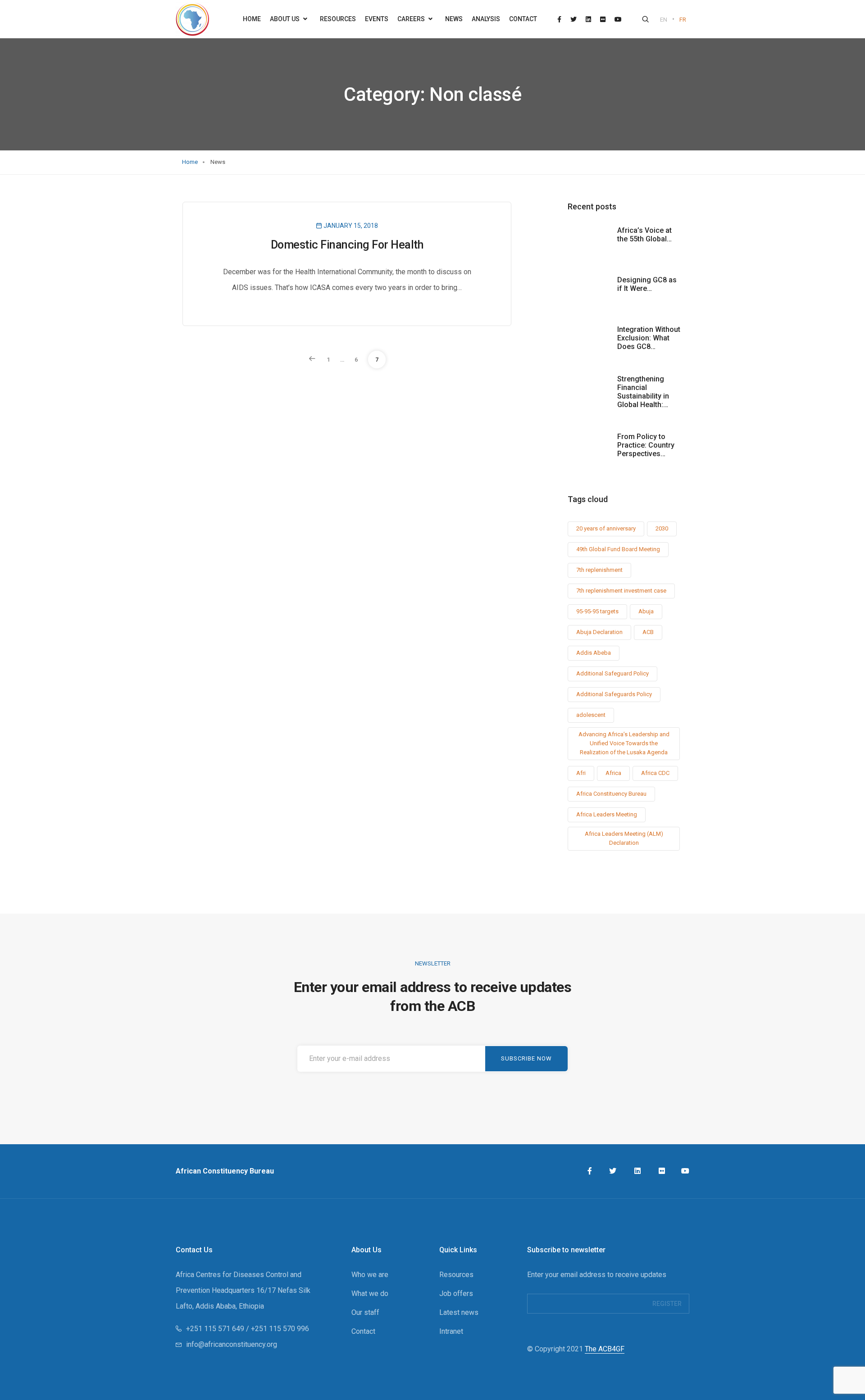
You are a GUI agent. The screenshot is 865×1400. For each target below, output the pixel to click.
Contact (523, 19)
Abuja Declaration (599, 632)
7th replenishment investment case (621, 590)
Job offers (456, 1293)
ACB (648, 632)
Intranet (451, 1331)
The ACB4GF (604, 1349)
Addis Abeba (593, 652)
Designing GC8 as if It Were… (647, 284)
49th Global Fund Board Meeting (618, 549)
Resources (338, 19)
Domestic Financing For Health (347, 244)
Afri (581, 773)
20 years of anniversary (606, 528)
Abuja (646, 611)
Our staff (365, 1312)
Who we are (369, 1274)
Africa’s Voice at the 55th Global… (644, 234)
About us (285, 19)
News (454, 19)
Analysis (486, 19)
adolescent (591, 714)
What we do (369, 1293)
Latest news (458, 1312)
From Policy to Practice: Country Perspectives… (645, 445)
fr (682, 19)
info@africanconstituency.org (231, 1344)
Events (376, 19)
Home (252, 19)
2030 (662, 528)
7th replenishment (599, 569)
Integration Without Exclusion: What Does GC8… (648, 338)
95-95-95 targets (597, 611)
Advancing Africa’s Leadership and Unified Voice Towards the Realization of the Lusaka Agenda (623, 743)
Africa (613, 773)
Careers (411, 19)
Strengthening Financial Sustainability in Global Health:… (643, 392)
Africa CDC (655, 773)
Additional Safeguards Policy (614, 694)
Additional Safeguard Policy (612, 673)
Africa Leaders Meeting (606, 814)
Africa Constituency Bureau (611, 793)
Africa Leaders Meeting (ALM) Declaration (624, 838)
